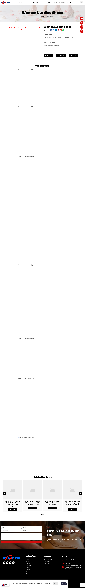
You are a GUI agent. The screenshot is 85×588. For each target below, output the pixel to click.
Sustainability (35, 2)
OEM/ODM (42, 2)
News (49, 2)
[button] (81, 2)
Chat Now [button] (49, 55)
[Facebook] (4, 562)
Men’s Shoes (47, 561)
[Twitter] (7, 562)
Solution (28, 563)
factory (28, 569)
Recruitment (62, 2)
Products (26, 2)
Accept (64, 583)
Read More (12, 509)
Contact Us (49, 48)
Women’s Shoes (48, 559)
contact (69, 2)
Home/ (34, 16)
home (20, 2)
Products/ (38, 16)
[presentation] (4, 493)
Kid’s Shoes (47, 563)
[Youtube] (10, 562)
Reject (55, 583)
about (54, 2)
